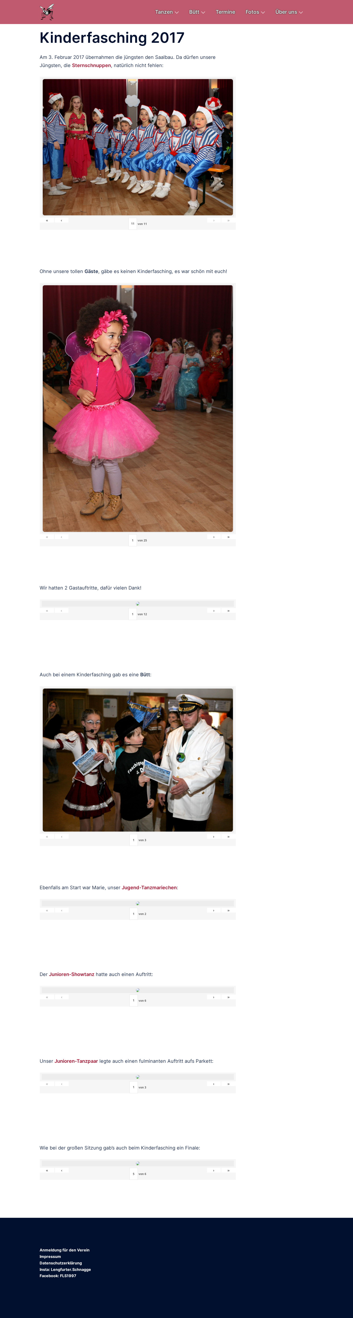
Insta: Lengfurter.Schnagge (65, 1269)
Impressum (50, 1256)
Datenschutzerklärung (61, 1263)
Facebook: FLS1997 (58, 1275)
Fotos (252, 12)
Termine (225, 12)
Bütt (194, 12)
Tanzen (164, 12)
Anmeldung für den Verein (65, 1250)
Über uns (286, 12)
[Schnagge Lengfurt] (47, 11)
